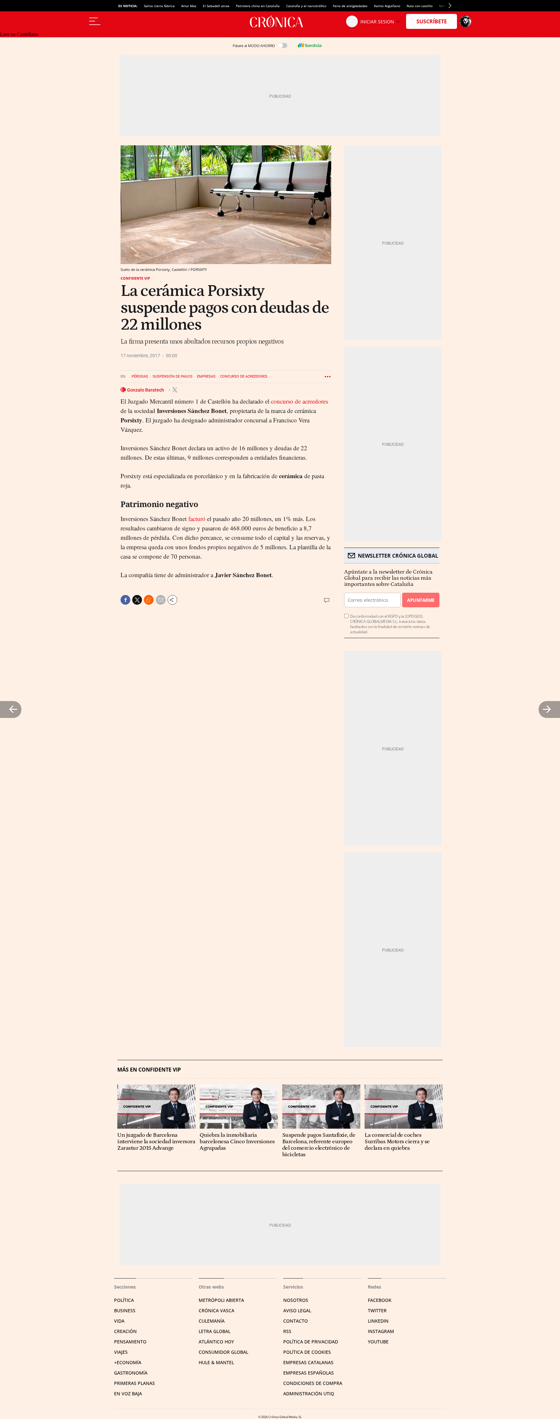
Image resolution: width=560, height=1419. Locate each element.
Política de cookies (307, 1352)
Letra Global (214, 1331)
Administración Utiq (308, 1393)
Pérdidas (140, 376)
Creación (125, 1331)
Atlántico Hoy (216, 1342)
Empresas (206, 376)
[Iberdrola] (309, 45)
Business (124, 1310)
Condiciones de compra (312, 1383)
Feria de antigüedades (350, 6)
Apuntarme (420, 600)
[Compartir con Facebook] (125, 600)
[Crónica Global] (280, 21)
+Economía (127, 1362)
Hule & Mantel (216, 1362)
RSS (287, 1331)
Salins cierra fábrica (159, 6)
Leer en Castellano (19, 34)
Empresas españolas (308, 1373)
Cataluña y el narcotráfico (306, 6)
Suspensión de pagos (172, 376)
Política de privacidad (310, 1342)
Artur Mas (188, 6)
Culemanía (212, 1321)
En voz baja (128, 1393)
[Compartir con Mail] (161, 600)
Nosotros (295, 1300)
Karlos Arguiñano (387, 6)
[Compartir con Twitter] (137, 600)
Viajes (121, 1352)
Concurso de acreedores (243, 376)
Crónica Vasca (216, 1310)
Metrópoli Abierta (221, 1300)
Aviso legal (297, 1310)
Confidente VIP (135, 278)
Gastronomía (130, 1373)
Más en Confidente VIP (149, 1069)
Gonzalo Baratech (146, 389)
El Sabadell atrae (216, 6)
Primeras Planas (134, 1383)
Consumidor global (223, 1352)
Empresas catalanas (308, 1362)
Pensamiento (130, 1342)
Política (124, 1300)
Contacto (295, 1321)
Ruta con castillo (420, 6)
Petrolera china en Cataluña (258, 6)
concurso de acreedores (299, 401)
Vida (119, 1321)
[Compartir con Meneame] (149, 600)
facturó (196, 519)
